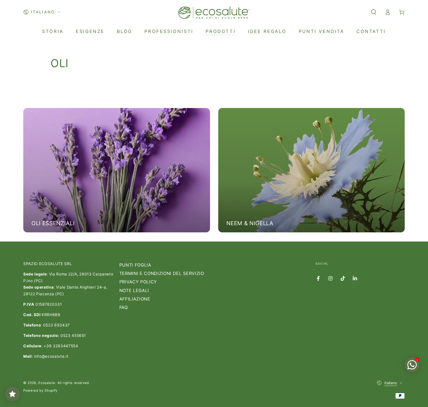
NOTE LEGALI (134, 290)
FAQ (123, 307)
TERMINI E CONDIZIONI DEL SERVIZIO (161, 273)
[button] (373, 12)
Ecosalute (46, 383)
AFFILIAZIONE (134, 298)
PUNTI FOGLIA (135, 265)
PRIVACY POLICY (138, 281)
